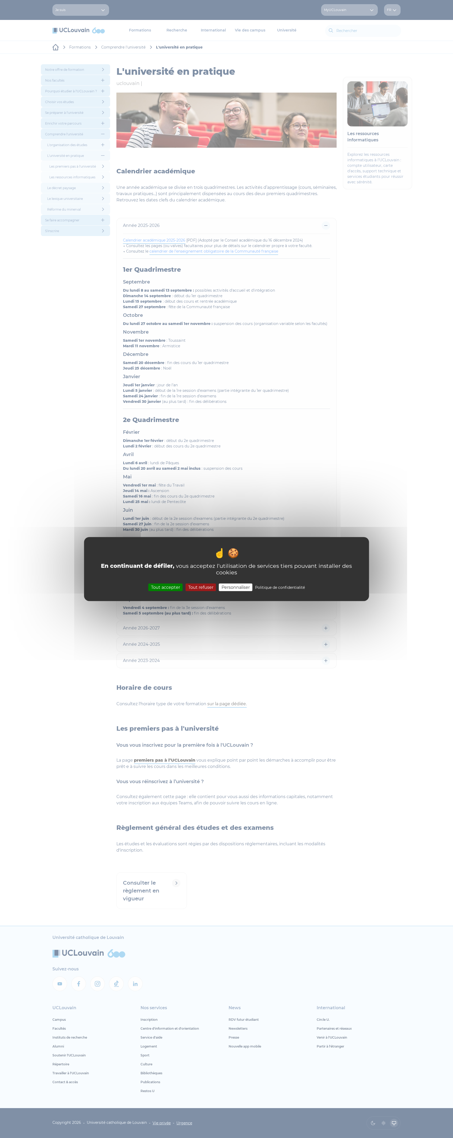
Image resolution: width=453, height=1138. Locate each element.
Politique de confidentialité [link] (280, 587)
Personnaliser (236, 587)
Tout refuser (200, 587)
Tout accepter (165, 587)
